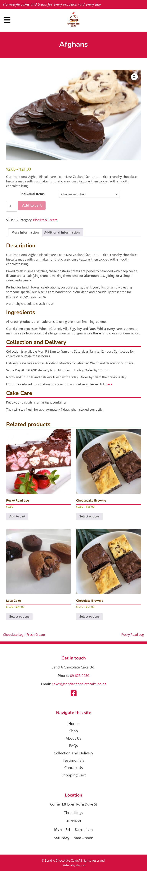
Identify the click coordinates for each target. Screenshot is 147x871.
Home (73, 723)
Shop (73, 730)
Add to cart (32, 205)
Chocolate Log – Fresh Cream (24, 634)
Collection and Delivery (73, 753)
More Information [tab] (25, 232)
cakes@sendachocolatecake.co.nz (79, 684)
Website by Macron (74, 865)
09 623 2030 (79, 675)
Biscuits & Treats (45, 220)
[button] (134, 76)
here (108, 384)
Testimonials (73, 760)
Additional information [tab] (62, 232)
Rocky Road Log (132, 634)
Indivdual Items (33, 194)
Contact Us (73, 767)
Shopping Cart (73, 775)
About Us (73, 738)
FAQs (73, 745)
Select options (89, 516)
